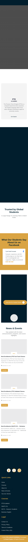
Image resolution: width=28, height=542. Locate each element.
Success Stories (6, 493)
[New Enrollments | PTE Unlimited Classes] (14, 381)
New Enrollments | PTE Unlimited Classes (13, 391)
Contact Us (4, 521)
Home (3, 482)
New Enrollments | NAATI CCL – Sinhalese (13, 426)
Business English (6, 512)
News (14, 353)
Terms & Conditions (6, 527)
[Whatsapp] (19, 470)
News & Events (5, 491)
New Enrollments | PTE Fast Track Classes (13, 356)
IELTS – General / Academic (9, 509)
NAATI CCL (5, 506)
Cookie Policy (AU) (6, 530)
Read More (4, 370)
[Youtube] (14, 470)
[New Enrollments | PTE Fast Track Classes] (14, 346)
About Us (6, 488)
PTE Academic (5, 503)
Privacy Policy (5, 524)
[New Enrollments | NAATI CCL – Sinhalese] (14, 416)
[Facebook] (9, 470)
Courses (3, 485)
